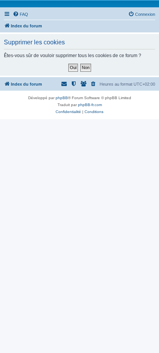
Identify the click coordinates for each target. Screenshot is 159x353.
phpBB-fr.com (90, 105)
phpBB (62, 98)
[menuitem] (20, 14)
